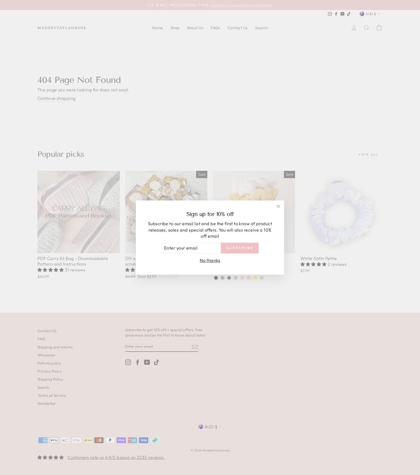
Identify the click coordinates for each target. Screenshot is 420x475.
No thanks (210, 260)
